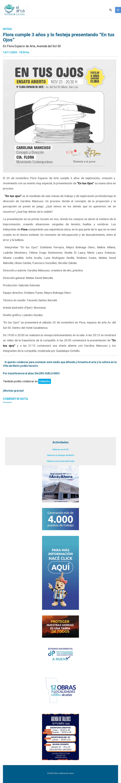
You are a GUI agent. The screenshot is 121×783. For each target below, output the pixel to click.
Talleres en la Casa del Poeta (60, 461)
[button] (110, 10)
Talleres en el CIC (60, 449)
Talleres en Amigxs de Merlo (60, 455)
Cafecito (44, 381)
